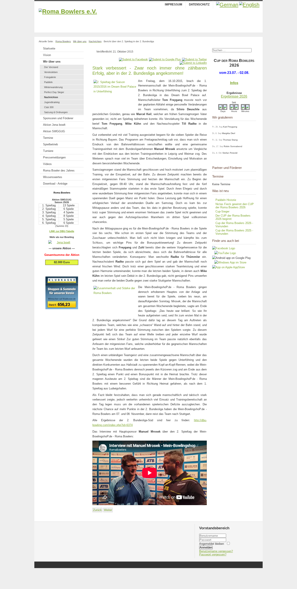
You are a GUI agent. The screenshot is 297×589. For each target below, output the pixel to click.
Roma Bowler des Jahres (59, 170)
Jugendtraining (52, 102)
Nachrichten (51, 97)
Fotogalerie (50, 77)
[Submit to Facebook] (133, 59)
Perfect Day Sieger (54, 92)
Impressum (173, 4)
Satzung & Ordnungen (56, 112)
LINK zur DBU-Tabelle (61, 231)
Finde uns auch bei (225, 241)
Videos (47, 164)
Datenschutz (199, 4)
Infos (234, 83)
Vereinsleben (51, 72)
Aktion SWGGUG (54, 131)
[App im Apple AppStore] (228, 267)
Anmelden (206, 547)
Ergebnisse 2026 (234, 96)
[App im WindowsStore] (229, 262)
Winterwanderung (53, 87)
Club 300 (48, 107)
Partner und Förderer (227, 168)
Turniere (48, 151)
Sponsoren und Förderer (58, 118)
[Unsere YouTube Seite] (224, 253)
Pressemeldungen (54, 157)
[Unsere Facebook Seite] (223, 248)
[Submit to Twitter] (194, 59)
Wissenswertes (52, 177)
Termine (48, 137)
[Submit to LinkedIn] (193, 63)
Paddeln (48, 82)
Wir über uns (51, 61)
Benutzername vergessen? (216, 551)
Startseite (49, 48)
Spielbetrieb (50, 144)
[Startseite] (148, 19)
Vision (47, 55)
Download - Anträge (55, 183)
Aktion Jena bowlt (54, 124)
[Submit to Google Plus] (165, 59)
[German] (227, 5)
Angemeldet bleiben (211, 543)
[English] (249, 5)
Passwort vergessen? (212, 554)
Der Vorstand (51, 67)
